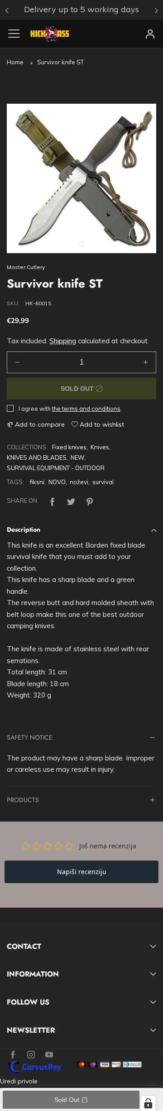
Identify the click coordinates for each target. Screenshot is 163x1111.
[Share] (52, 500)
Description (23, 529)
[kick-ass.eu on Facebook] (13, 1055)
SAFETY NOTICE (30, 738)
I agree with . (70, 408)
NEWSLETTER (31, 1030)
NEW (77, 457)
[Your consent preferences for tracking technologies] (148, 1103)
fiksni (37, 482)
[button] (17, 362)
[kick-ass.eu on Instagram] (31, 1055)
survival (103, 482)
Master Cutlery (26, 267)
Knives (100, 447)
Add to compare (39, 424)
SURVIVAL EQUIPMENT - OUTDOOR (56, 467)
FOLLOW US (28, 1002)
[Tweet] (71, 500)
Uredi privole (19, 1081)
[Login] (150, 34)
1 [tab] (81, 244)
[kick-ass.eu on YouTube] (49, 1055)
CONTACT (24, 947)
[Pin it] (90, 500)
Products (23, 800)
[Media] (138, 235)
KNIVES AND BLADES (37, 457)
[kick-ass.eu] (50, 33)
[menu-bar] (17, 33)
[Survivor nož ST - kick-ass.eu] (81, 178)
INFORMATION (33, 974)
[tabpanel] (81, 178)
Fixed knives (69, 447)
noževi (79, 482)
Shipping (62, 341)
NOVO (57, 482)
